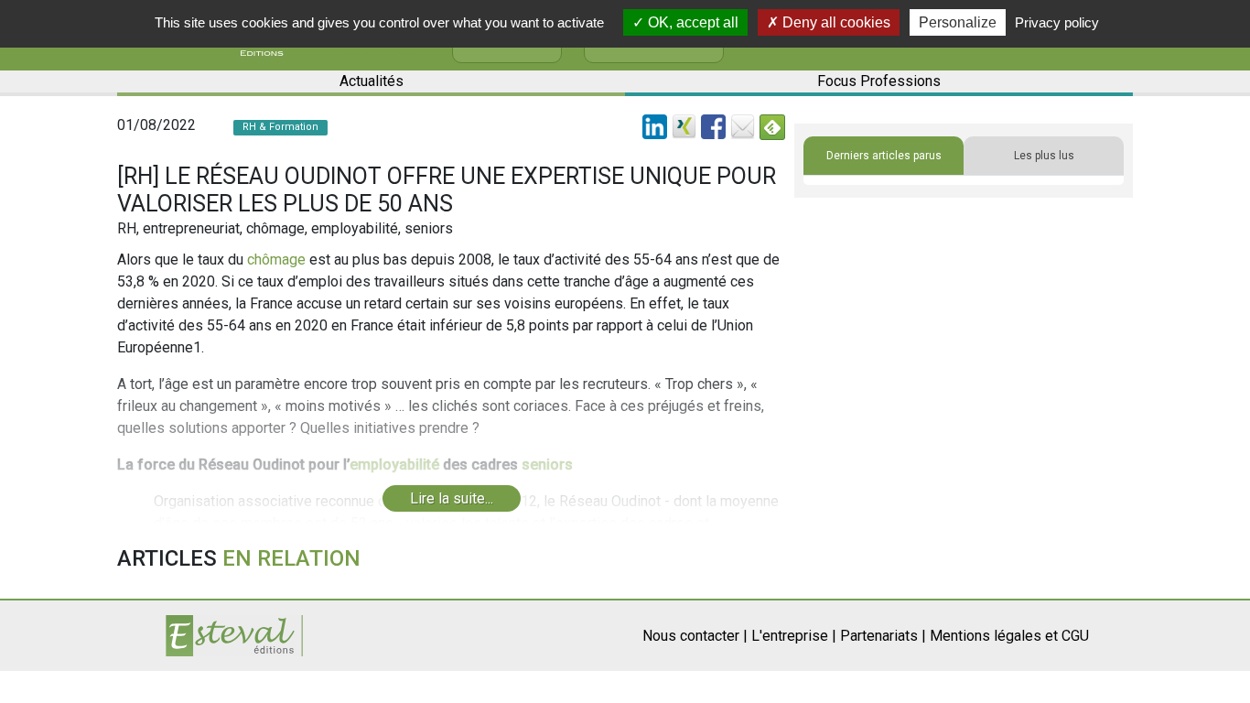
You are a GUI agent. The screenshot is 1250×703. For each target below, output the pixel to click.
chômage (276, 259)
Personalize (958, 22)
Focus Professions (879, 81)
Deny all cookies (834, 22)
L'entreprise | (793, 635)
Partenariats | (883, 635)
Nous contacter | (695, 635)
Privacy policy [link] (1057, 22)
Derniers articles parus (884, 155)
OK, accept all (691, 22)
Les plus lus (1044, 155)
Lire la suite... (451, 498)
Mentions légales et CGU (1009, 635)
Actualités (371, 81)
